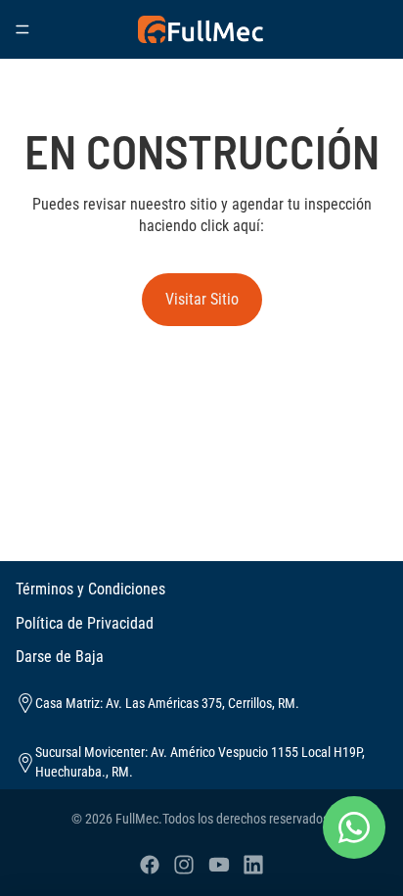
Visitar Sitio (202, 299)
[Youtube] (219, 864)
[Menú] (22, 29)
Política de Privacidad (85, 623)
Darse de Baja (60, 656)
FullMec (136, 818)
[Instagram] (184, 864)
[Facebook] (149, 864)
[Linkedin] (253, 864)
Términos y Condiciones (90, 589)
